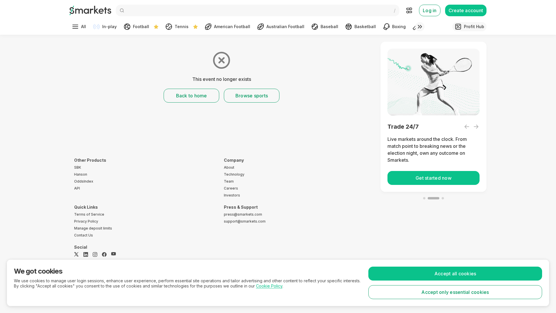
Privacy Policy (86, 221)
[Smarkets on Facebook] (104, 254)
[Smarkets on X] (76, 254)
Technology (234, 174)
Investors (232, 195)
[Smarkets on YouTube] (113, 254)
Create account (466, 10)
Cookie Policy (269, 285)
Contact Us (83, 235)
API (77, 188)
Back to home (191, 96)
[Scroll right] (420, 26)
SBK (77, 167)
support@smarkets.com (245, 221)
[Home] (90, 10)
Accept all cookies (455, 273)
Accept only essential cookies (455, 292)
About (229, 167)
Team (229, 181)
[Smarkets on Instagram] (95, 254)
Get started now (433, 178)
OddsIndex (83, 181)
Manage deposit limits (93, 228)
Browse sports (251, 96)
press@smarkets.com (243, 214)
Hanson (80, 174)
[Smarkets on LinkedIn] (85, 254)
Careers (231, 188)
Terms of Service (89, 214)
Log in (430, 10)
